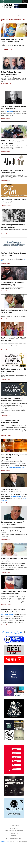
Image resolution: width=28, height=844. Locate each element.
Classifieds (14, 826)
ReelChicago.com (5, 841)
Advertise (14, 828)
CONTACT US (14, 833)
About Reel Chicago (14, 838)
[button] (2, 6)
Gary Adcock (10, 111)
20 (21, 632)
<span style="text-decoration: (17, 467)
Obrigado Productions (16, 496)
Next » (16, 634)
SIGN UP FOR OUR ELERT (14, 831)
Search (14, 836)
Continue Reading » (6, 49)
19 (17, 632)
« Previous (5, 632)
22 (11, 634)
